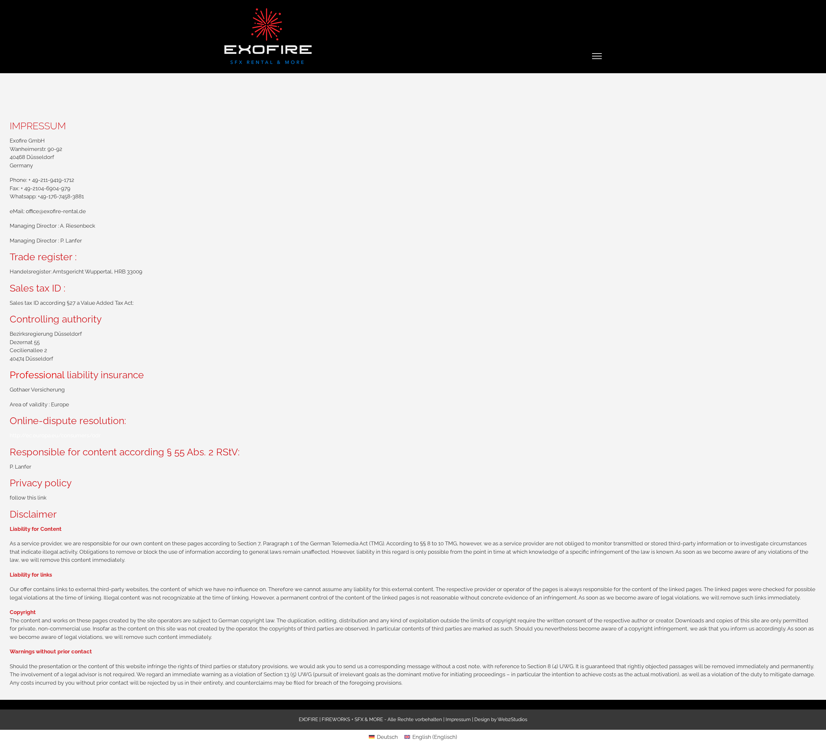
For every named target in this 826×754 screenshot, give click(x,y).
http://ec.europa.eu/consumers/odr (55, 435)
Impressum (458, 719)
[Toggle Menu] (597, 56)
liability (82, 375)
